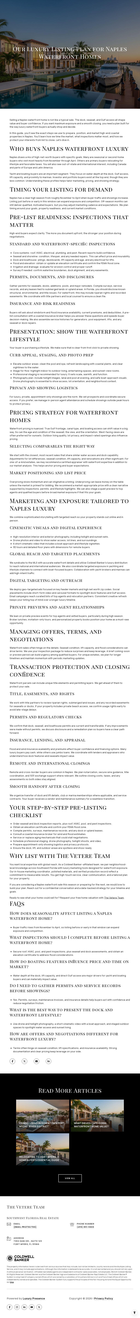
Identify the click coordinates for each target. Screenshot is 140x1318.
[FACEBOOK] (9, 1307)
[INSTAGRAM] (17, 1307)
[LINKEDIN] (24, 1307)
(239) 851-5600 (85, 1227)
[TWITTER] (39, 1307)
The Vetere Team (114, 897)
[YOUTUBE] (31, 1307)
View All (70, 1178)
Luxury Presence (34, 1298)
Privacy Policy (103, 1298)
